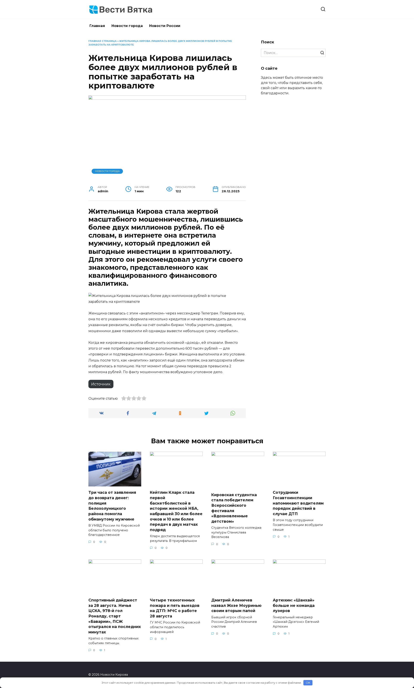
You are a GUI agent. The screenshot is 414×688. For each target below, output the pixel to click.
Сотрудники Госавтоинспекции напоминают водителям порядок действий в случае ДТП (298, 503)
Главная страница (102, 41)
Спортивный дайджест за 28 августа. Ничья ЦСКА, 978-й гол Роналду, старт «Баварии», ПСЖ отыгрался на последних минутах (114, 616)
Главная (97, 26)
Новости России (164, 26)
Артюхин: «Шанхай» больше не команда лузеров (294, 605)
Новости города (127, 26)
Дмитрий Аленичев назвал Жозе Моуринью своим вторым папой (236, 605)
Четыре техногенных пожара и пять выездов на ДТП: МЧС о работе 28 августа (174, 608)
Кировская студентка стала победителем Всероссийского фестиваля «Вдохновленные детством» (234, 507)
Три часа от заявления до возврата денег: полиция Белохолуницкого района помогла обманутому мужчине (112, 505)
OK (308, 682)
